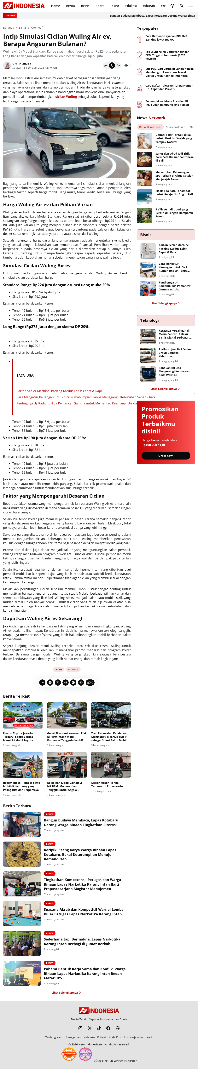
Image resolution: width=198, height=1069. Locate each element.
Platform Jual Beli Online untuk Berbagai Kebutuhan (175, 353)
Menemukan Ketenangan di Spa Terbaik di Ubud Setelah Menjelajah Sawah (174, 175)
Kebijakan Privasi (95, 1037)
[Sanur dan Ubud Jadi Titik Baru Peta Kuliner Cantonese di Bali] (144, 159)
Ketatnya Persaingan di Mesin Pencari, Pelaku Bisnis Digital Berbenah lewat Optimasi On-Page (175, 334)
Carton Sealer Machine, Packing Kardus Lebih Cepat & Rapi (59, 391)
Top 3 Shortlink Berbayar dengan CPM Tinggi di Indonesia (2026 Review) (167, 55)
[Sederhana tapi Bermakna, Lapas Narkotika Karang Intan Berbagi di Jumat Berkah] (22, 943)
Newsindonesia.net (91, 1044)
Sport (100, 6)
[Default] (112, 65)
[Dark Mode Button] (172, 6)
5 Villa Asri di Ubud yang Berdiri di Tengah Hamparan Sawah (174, 213)
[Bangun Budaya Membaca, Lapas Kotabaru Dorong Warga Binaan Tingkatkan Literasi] (22, 824)
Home (55, 6)
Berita (70, 6)
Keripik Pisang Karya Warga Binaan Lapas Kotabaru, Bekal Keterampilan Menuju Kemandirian (80, 854)
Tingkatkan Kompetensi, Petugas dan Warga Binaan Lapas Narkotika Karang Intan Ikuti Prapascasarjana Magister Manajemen (82, 884)
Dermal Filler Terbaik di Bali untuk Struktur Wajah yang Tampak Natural (173, 138)
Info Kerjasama (133, 1037)
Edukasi (131, 6)
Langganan (73, 1037)
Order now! (165, 456)
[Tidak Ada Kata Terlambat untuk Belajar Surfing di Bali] (144, 197)
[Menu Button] (191, 6)
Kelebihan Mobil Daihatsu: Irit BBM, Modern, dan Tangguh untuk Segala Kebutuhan (64, 786)
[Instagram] (80, 1028)
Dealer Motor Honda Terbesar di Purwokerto (107, 784)
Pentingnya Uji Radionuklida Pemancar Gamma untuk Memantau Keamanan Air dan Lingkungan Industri (92, 403)
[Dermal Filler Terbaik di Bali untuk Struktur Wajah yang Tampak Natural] (144, 141)
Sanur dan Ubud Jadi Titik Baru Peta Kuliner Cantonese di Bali (174, 157)
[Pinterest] (73, 682)
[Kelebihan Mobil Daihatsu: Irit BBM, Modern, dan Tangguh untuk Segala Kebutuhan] (67, 765)
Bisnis (85, 6)
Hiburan (149, 6)
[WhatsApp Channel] (117, 1028)
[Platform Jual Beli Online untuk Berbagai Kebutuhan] (148, 355)
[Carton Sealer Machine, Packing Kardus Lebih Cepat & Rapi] (148, 251)
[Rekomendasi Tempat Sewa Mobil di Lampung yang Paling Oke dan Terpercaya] (23, 765)
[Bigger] (118, 65)
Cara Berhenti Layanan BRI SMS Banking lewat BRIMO (166, 37)
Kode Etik (115, 1037)
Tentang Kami (54, 1037)
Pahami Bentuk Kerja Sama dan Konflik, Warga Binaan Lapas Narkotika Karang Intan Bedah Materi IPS (85, 973)
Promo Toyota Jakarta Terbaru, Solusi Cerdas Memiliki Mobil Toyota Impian (18, 737)
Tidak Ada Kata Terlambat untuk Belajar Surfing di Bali (174, 192)
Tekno (114, 6)
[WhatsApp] (81, 682)
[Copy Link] (42, 682)
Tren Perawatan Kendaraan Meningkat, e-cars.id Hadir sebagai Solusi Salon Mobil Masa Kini (109, 737)
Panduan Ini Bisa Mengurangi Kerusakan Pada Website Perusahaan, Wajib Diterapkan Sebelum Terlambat (174, 371)
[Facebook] (50, 682)
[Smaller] (106, 65)
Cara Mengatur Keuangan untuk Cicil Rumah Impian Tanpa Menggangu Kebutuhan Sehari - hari (86, 397)
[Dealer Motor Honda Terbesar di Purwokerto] (111, 765)
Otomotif (73, 669)
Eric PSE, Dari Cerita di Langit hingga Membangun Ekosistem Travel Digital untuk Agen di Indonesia (169, 72)
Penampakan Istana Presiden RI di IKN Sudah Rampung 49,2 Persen (168, 103)
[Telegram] (65, 682)
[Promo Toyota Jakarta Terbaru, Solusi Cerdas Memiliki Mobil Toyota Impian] (23, 715)
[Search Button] (182, 6)
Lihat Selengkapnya (65, 992)
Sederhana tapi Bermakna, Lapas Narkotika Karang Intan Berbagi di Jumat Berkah (82, 941)
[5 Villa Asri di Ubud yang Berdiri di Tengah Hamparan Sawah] (144, 215)
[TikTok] (99, 1028)
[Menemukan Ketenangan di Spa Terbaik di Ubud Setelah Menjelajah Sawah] (144, 178)
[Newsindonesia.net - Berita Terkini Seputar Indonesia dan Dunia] (24, 5)
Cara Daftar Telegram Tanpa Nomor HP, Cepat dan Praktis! (169, 87)
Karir (150, 1037)
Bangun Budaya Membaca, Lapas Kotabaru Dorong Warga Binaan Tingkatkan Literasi (81, 822)
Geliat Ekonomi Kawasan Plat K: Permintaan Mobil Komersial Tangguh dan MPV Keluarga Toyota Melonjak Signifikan (66, 737)
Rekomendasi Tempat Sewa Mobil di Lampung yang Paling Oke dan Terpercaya (21, 786)
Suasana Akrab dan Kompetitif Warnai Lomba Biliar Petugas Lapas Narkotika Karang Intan (84, 911)
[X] (58, 682)
